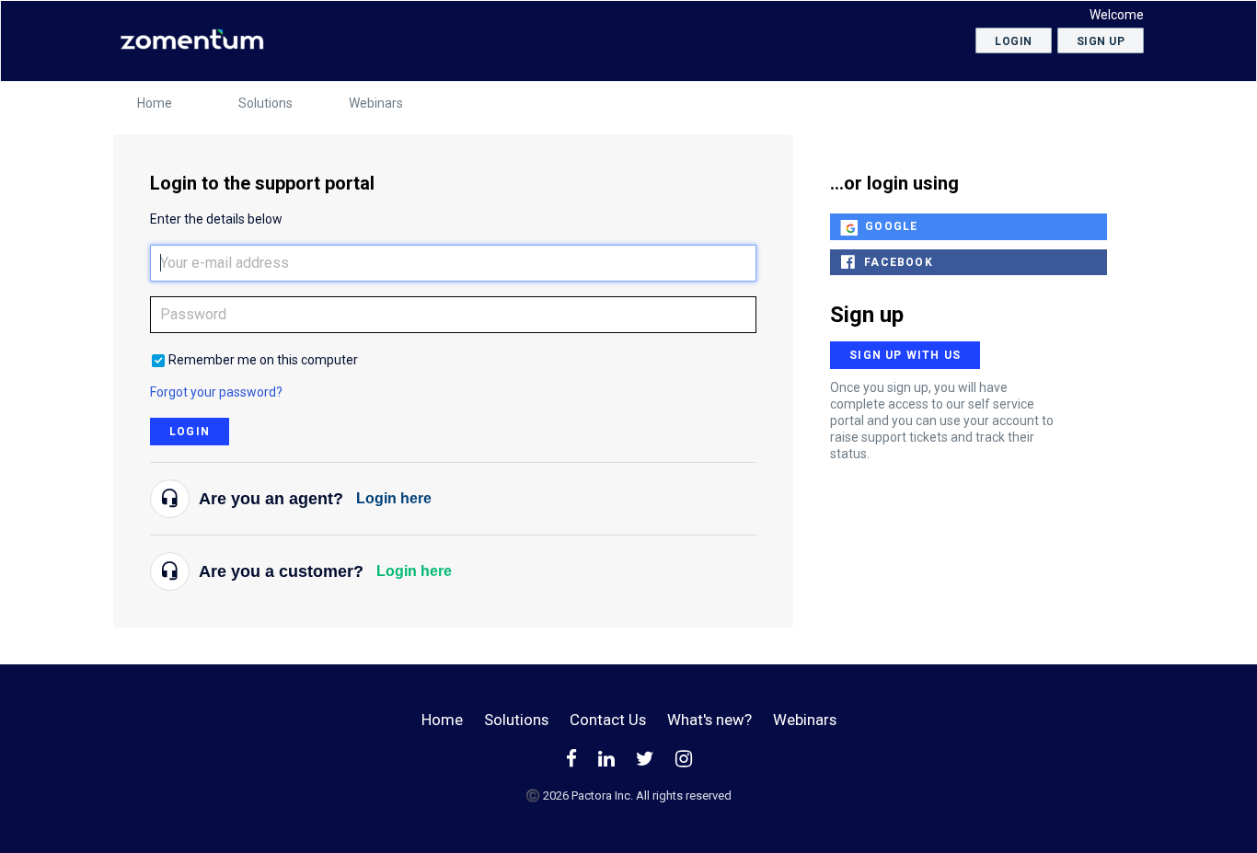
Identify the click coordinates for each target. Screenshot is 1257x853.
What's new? (709, 719)
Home (154, 103)
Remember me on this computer (263, 359)
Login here (394, 498)
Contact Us (608, 719)
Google (891, 226)
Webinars (376, 103)
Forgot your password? (216, 392)
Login (189, 431)
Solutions (265, 103)
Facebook (898, 262)
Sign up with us (905, 355)
